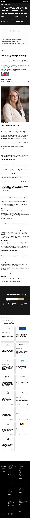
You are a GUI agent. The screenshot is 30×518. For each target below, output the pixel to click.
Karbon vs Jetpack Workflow (12, 470)
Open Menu (28, 1)
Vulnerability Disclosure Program (23, 501)
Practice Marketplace (22, 466)
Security (20, 499)
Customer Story (4, 4)
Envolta (2, 70)
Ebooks (20, 472)
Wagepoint (13, 256)
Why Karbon (10, 464)
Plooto (18, 255)
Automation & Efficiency (11, 465)
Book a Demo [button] (25, 1)
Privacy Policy (21, 506)
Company (20, 478)
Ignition (14, 166)
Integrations (9, 490)
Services (9, 494)
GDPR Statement (21, 507)
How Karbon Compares (11, 468)
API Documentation (21, 489)
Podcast (20, 467)
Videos (20, 473)
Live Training (21, 475)
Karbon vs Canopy (10, 469)
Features (9, 474)
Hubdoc (11, 257)
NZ (10, 320)
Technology (10, 489)
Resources (20, 464)
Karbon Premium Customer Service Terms (24, 511)
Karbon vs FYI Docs (10, 472)
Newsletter (20, 468)
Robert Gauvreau (3, 127)
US (12, 320)
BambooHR (4, 166)
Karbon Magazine (21, 465)
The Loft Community (11, 502)
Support (20, 476)
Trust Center (20, 500)
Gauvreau (3, 65)
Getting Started (10, 506)
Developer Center (21, 488)
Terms (20, 504)
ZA (14, 320)
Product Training (11, 505)
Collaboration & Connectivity (12, 466)
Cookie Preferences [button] (21, 502)
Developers (21, 487)
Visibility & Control (10, 467)
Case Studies (20, 471)
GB (8, 320)
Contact (20, 492)
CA (6, 320)
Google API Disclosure (22, 508)
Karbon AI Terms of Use (22, 509)
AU (4, 320)
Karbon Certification (11, 507)
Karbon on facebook (10, 514)
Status (9, 503)
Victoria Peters (3, 81)
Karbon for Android (10, 492)
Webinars (20, 470)
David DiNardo (19, 127)
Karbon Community (10, 196)
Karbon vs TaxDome (11, 471)
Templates (20, 469)
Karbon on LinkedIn (8, 514)
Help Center (9, 501)
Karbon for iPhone (10, 491)
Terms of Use (21, 505)
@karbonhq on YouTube (11, 514)
